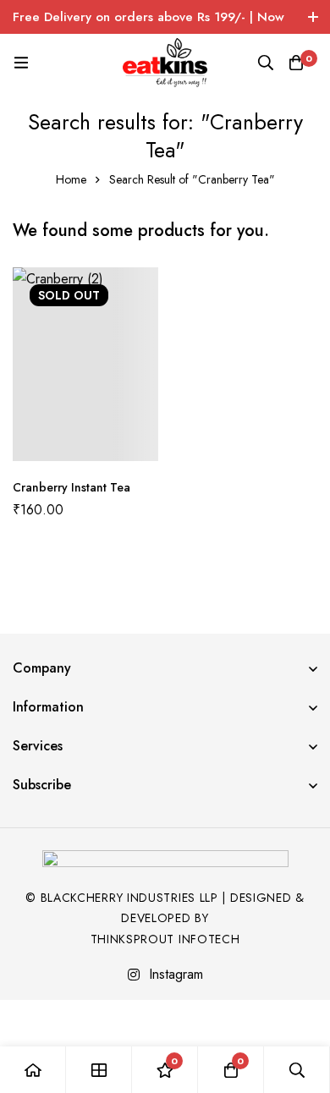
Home (71, 179)
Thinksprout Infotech (165, 939)
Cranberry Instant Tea (71, 487)
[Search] (265, 62)
